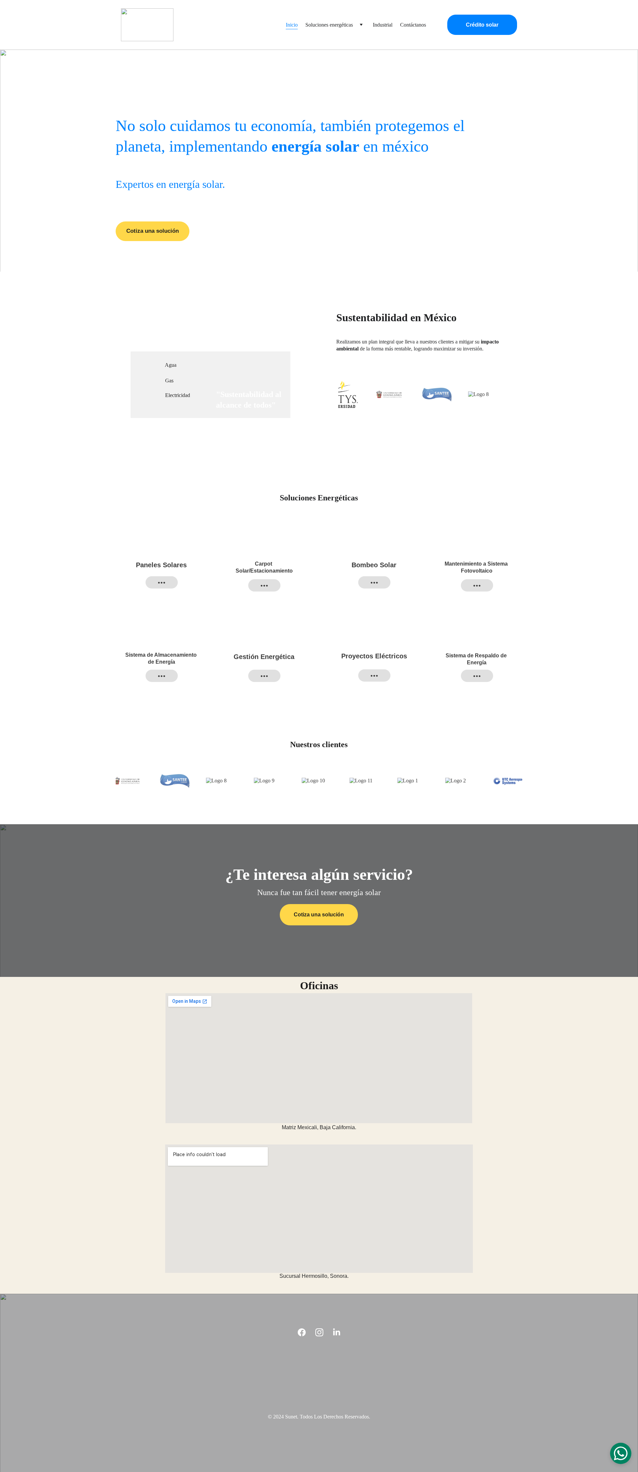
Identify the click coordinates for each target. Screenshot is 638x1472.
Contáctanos (413, 25)
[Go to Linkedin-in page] (337, 1332)
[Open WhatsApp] (620, 1453)
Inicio (292, 25)
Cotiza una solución (152, 231)
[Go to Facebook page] (302, 1332)
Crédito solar (482, 25)
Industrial (382, 25)
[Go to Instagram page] (319, 1332)
